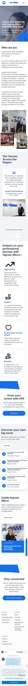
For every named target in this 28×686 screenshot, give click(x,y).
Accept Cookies (14, 682)
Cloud (16, 614)
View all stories (8, 517)
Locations (5, 641)
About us (4, 614)
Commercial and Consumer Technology (19, 628)
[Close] (26, 666)
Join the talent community (14, 598)
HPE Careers (14, 413)
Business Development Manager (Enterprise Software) (17, 469)
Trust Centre (5, 622)
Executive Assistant (13, 484)
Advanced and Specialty (19, 623)
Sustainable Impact (7, 617)
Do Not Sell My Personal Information (14, 678)
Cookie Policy (21, 675)
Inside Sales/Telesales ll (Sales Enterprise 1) (16, 477)
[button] (17, 235)
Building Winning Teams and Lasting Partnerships (12, 547)
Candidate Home (7, 644)
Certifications (6, 620)
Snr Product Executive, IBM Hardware (15, 452)
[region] (14, 675)
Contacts (4, 639)
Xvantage (17, 620)
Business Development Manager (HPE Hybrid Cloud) (17, 461)
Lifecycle (17, 617)
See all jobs (7, 445)
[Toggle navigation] (24, 3)
